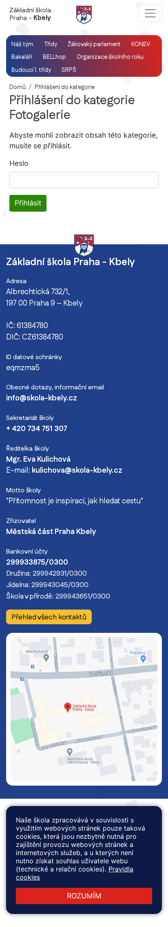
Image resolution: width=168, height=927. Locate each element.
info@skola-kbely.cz (41, 398)
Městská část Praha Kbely (51, 532)
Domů (17, 87)
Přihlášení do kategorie (65, 87)
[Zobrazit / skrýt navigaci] (150, 13)
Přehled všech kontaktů (48, 617)
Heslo (19, 163)
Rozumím (84, 895)
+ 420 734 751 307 (36, 429)
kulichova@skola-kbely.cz (77, 470)
